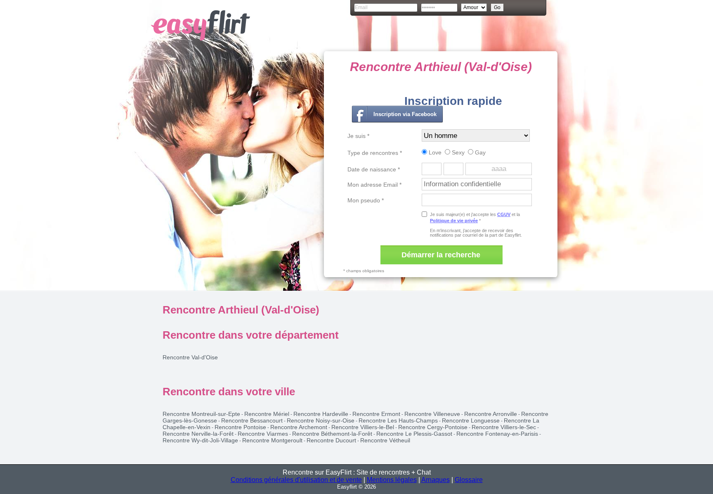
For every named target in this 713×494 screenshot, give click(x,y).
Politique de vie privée (454, 220)
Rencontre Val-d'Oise (190, 357)
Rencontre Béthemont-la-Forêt (332, 433)
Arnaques (435, 479)
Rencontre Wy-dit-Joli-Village (200, 440)
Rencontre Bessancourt (252, 420)
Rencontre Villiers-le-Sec (504, 427)
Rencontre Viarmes (263, 433)
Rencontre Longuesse (471, 420)
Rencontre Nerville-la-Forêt (198, 433)
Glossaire (469, 479)
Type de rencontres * (374, 153)
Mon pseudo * (365, 200)
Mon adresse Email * (374, 184)
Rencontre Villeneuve (432, 414)
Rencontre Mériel (266, 414)
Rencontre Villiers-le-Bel (362, 427)
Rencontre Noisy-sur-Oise (320, 420)
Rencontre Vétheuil (385, 440)
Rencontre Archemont (298, 427)
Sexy (457, 152)
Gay (479, 152)
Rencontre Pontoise (240, 427)
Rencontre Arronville (490, 414)
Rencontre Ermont (376, 414)
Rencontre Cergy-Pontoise (432, 427)
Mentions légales (392, 479)
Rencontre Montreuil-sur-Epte (201, 414)
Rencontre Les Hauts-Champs (398, 420)
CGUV (503, 214)
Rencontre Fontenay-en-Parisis (497, 433)
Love (434, 152)
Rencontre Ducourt (331, 440)
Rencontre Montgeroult (272, 440)
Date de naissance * (373, 169)
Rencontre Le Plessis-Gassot (414, 433)
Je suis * (358, 136)
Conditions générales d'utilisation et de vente (296, 479)
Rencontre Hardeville (320, 414)
